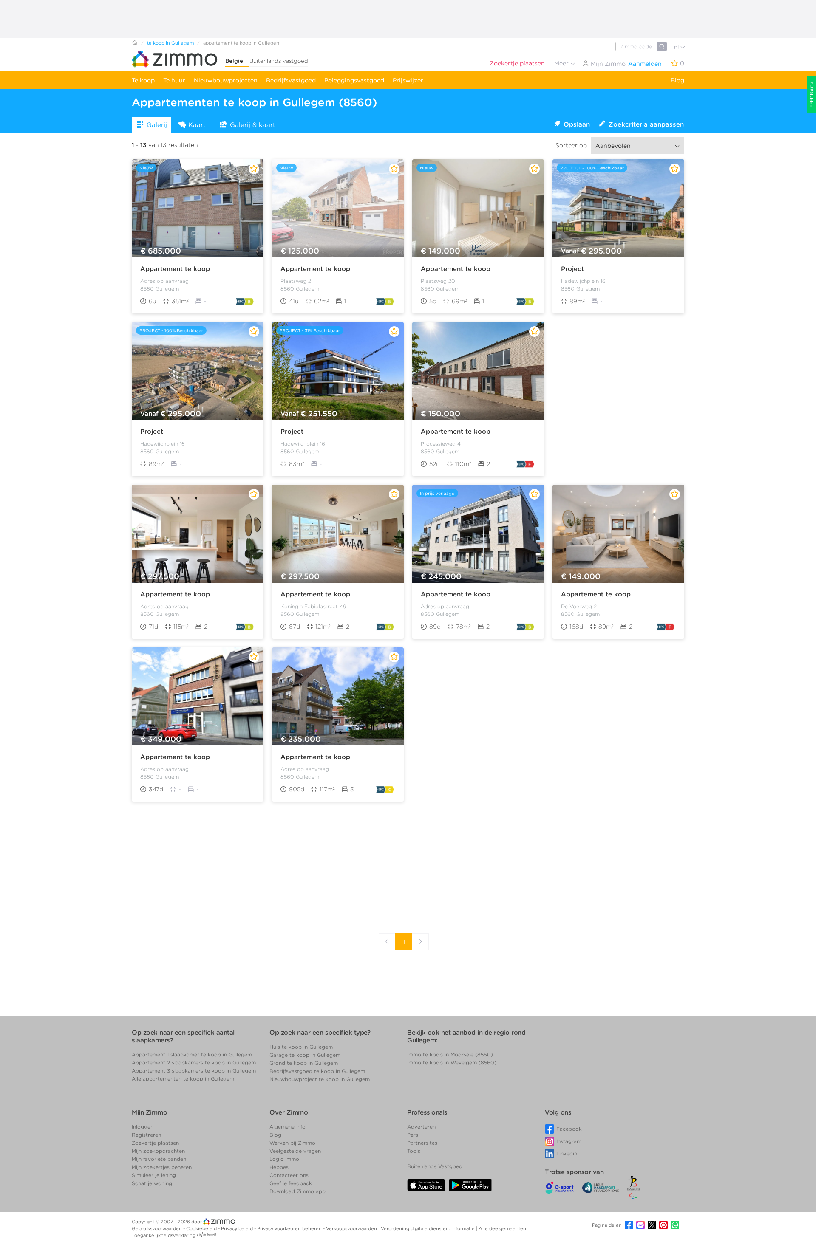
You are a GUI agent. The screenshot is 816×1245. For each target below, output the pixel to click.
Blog (677, 80)
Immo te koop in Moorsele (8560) (450, 1054)
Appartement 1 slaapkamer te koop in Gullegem (192, 1054)
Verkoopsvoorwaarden (352, 1228)
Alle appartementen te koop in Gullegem (183, 1079)
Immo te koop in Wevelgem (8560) (451, 1062)
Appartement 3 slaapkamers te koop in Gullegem (194, 1070)
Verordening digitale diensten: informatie (428, 1228)
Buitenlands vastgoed (278, 61)
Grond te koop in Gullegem (303, 1063)
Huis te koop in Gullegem (301, 1047)
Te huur (174, 80)
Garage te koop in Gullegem (304, 1055)
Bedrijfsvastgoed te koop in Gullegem (317, 1071)
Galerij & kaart (252, 125)
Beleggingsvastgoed (354, 80)
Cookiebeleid (202, 1228)
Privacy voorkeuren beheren (290, 1228)
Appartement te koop (175, 269)
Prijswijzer (408, 80)
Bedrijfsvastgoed (291, 80)
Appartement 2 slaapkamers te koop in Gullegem (194, 1062)
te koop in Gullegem (170, 43)
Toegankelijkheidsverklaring (164, 1235)
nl (677, 47)
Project (572, 269)
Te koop (143, 80)
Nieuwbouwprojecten (226, 80)
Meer (562, 63)
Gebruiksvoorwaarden (157, 1228)
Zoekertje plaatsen (517, 63)
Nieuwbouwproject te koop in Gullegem (319, 1079)
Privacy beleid (237, 1228)
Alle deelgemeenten (503, 1228)
